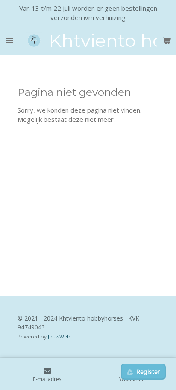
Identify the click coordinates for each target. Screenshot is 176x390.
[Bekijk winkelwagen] (166, 40)
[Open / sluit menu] (9, 40)
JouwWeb (59, 336)
